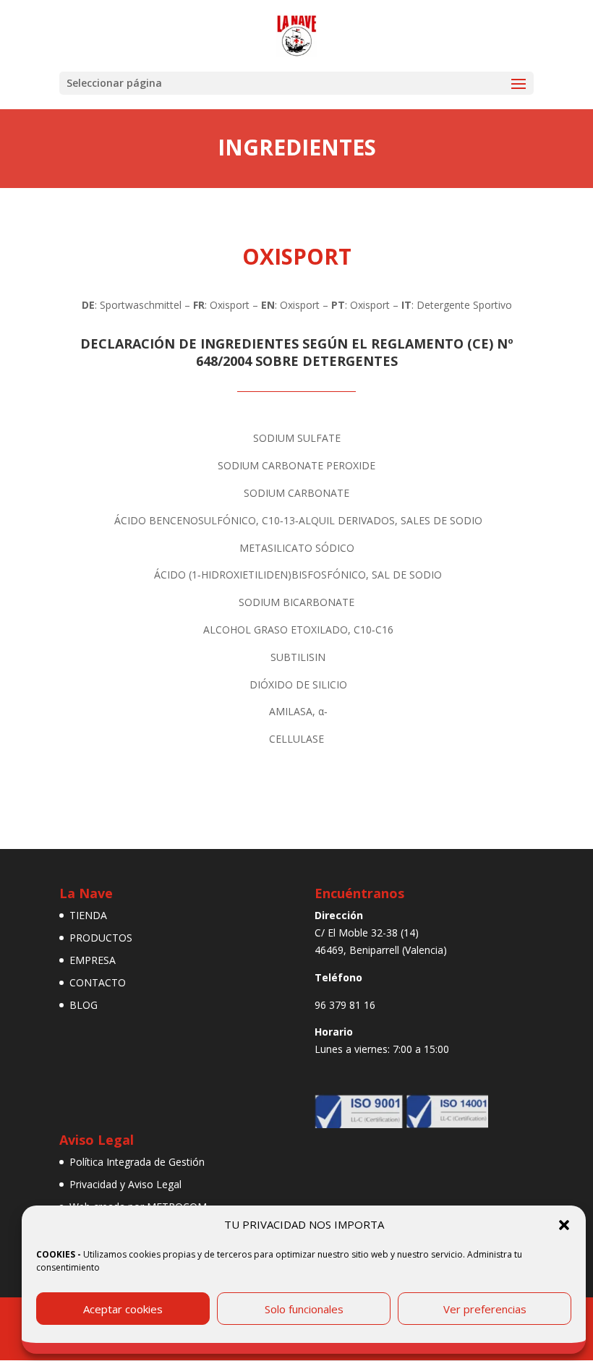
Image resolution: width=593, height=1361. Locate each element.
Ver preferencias (484, 1309)
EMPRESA (92, 960)
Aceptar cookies (123, 1309)
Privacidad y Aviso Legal (125, 1184)
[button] (564, 1225)
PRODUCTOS (100, 937)
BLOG (83, 1005)
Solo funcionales (304, 1309)
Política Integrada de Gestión (137, 1162)
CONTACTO (97, 982)
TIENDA (88, 915)
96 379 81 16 (345, 1005)
